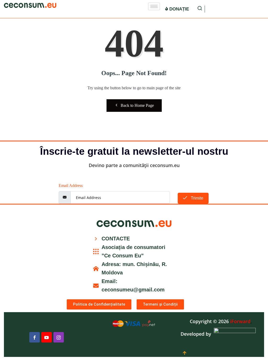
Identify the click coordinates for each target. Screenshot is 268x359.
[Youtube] (46, 337)
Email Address (71, 185)
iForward (240, 321)
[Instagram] (58, 337)
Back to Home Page (137, 105)
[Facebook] (34, 337)
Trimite (196, 198)
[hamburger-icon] (154, 6)
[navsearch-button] (199, 9)
